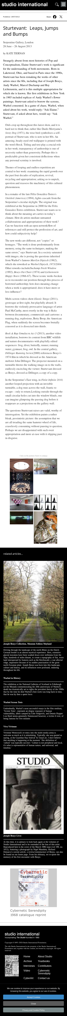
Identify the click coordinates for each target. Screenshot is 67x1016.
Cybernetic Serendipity (44, 972)
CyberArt (28, 978)
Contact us (44, 978)
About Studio (45, 956)
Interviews (29, 966)
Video (27, 970)
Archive (28, 961)
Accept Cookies (33, 997)
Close (33, 1003)
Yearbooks (44, 961)
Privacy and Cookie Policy (33, 1010)
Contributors (44, 966)
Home (27, 956)
